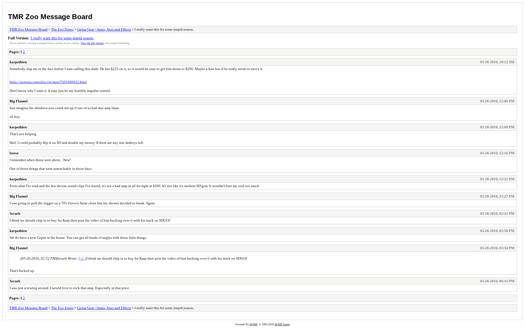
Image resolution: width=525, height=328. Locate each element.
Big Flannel (19, 101)
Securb (15, 213)
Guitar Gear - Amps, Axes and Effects (104, 29)
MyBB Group (282, 324)
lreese (14, 153)
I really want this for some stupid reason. (62, 38)
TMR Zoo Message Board (50, 17)
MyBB (253, 324)
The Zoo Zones (62, 29)
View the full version (92, 43)
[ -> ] (82, 258)
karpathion (18, 62)
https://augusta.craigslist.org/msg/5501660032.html (48, 82)
